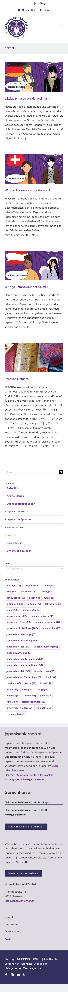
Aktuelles (13, 488)
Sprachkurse (14, 543)
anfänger (13, 585)
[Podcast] (24, 974)
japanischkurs (51, 628)
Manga (42, 689)
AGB (8, 939)
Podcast (12, 535)
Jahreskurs (53, 603)
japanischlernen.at (18, 652)
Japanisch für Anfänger (22, 628)
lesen (27, 689)
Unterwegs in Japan (19, 551)
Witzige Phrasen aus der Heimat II (27, 190)
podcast (46, 695)
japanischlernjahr (18, 671)
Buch (11, 591)
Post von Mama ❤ (16, 379)
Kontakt (10, 917)
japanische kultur (42, 616)
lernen (12, 689)
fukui (49, 597)
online (30, 695)
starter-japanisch (33, 701)
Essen (34, 597)
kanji (51, 677)
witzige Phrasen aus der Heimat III (27, 98)
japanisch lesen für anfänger (24, 677)
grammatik (14, 603)
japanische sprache (47, 622)
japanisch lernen (18, 646)
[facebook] (6, 974)
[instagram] (12, 974)
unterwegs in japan (19, 707)
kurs (45, 683)
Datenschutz (12, 931)
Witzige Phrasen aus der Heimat (26, 287)
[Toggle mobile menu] (61, 26)
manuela (13, 695)
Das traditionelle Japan (21, 504)
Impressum (12, 924)
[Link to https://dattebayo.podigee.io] (35, 3)
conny (47, 591)
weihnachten (15, 714)
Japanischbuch (16, 616)
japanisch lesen (44, 671)
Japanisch (30, 610)
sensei (12, 701)
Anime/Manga (15, 496)
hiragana (34, 603)
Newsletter (18, 770)
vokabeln (43, 707)
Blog (42, 3)
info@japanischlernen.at (19, 901)
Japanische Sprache (19, 519)
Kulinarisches (15, 527)
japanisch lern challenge (22, 640)
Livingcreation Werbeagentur (23, 968)
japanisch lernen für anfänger (24, 659)
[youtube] (18, 974)
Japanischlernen (46, 646)
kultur (30, 683)
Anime (48, 585)
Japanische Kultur (17, 511)
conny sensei (15, 597)
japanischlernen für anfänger (24, 665)
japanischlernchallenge (21, 634)
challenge (29, 591)
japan (12, 610)
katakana (13, 683)
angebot (32, 585)
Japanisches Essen (18, 622)
